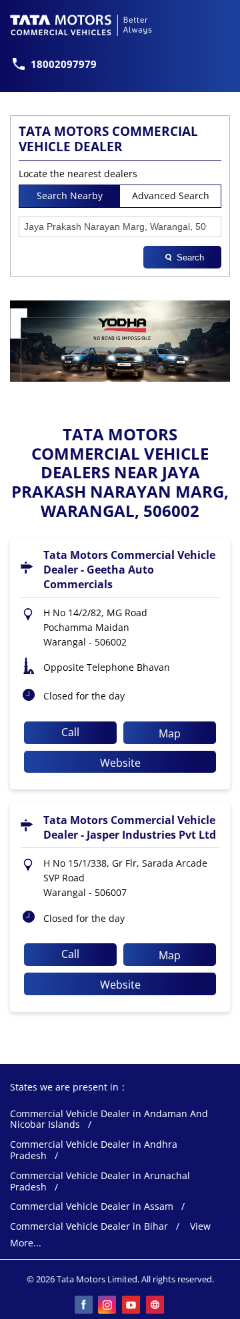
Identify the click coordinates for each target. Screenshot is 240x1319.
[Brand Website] (156, 1306)
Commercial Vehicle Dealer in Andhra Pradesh (93, 1150)
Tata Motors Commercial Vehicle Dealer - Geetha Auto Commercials (129, 570)
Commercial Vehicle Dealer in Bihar (89, 1226)
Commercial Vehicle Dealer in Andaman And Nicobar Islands (109, 1119)
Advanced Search (170, 195)
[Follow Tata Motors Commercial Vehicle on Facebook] (84, 1306)
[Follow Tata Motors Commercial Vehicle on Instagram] (108, 1306)
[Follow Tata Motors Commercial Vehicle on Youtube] (132, 1306)
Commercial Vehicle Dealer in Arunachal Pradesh (100, 1181)
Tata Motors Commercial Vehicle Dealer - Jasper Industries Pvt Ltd (129, 827)
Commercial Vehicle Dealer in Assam (91, 1206)
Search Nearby (70, 195)
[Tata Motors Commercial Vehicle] (81, 25)
